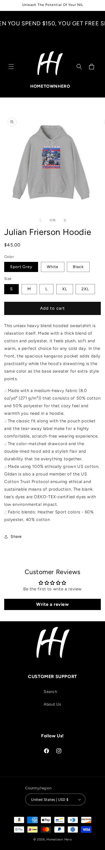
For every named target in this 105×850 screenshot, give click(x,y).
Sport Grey (21, 266)
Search (50, 691)
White (53, 266)
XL (64, 289)
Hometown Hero (59, 839)
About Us (52, 704)
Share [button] (16, 536)
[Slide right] (65, 220)
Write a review (52, 604)
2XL (85, 289)
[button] (11, 66)
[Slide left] (40, 220)
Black (78, 266)
